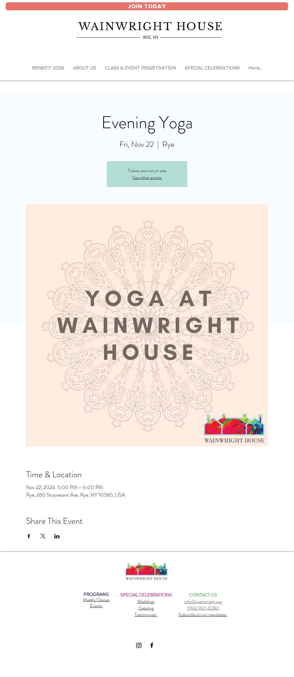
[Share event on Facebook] (29, 536)
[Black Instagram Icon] (138, 645)
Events (96, 605)
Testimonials (146, 614)
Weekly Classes (96, 599)
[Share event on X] (43, 536)
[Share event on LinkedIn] (57, 536)
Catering (146, 608)
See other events (147, 177)
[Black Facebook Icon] (151, 645)
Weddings (146, 601)
